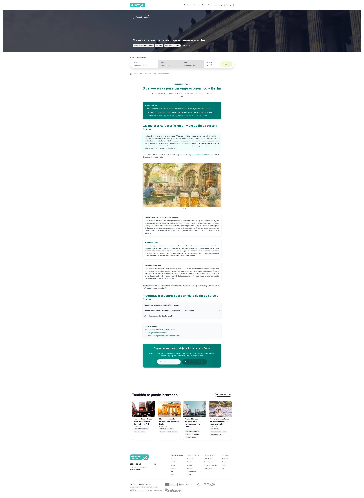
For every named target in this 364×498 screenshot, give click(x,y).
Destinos (187, 5)
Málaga (189, 465)
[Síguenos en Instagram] (155, 464)
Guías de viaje (208, 458)
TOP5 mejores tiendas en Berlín (156, 333)
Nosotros (225, 458)
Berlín (186, 138)
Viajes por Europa (177, 455)
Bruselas (173, 462)
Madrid (189, 462)
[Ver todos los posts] (223, 394)
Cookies (148, 484)
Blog (220, 5)
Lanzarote (190, 459)
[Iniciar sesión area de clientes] (228, 5)
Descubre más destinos (169, 362)
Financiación (208, 468)
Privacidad (141, 484)
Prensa (224, 465)
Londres (173, 468)
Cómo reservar (208, 462)
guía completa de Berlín (199, 155)
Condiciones (133, 484)
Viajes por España (193, 455)
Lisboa (173, 465)
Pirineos (189, 468)
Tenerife (189, 474)
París (172, 474)
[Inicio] (131, 74)
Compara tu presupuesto (194, 362)
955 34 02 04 (135, 464)
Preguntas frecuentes (210, 465)
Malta (172, 471)
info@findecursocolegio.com (139, 467)
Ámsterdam (174, 459)
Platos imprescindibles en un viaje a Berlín (160, 330)
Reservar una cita (136, 470)
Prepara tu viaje (199, 5)
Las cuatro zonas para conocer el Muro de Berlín (162, 336)
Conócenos (212, 5)
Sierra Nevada (191, 471)
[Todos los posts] (141, 17)
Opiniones (225, 462)
